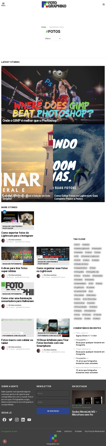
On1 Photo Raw (90, 299)
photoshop (80, 303)
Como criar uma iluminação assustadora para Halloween (17, 300)
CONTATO (68, 431)
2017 (78, 245)
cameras (79, 252)
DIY (77, 256)
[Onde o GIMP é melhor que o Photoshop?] (53, 95)
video (88, 319)
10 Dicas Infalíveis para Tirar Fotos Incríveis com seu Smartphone (53, 342)
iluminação (98, 276)
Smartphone (90, 311)
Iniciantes (90, 280)
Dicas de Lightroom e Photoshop (12, 227)
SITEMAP (78, 431)
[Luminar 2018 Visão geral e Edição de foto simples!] (27, 163)
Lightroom (80, 287)
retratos (94, 307)
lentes (99, 283)
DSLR (78, 260)
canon (89, 252)
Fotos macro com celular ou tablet (17, 341)
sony (78, 315)
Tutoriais (87, 315)
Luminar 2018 (81, 291)
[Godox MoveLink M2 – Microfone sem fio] (88, 399)
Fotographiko (81, 340)
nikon (78, 299)
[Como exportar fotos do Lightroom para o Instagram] (17, 220)
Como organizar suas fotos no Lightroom (52, 270)
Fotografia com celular (14, 336)
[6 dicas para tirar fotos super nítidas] (17, 256)
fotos (78, 276)
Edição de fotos (82, 264)
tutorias (79, 319)
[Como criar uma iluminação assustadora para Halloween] (17, 288)
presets (91, 303)
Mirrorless (92, 295)
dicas (98, 252)
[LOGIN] (104, 4)
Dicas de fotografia (12, 264)
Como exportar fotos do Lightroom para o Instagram (17, 234)
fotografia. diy (93, 272)
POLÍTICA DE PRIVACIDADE (95, 431)
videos (97, 319)
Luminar (91, 287)
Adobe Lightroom (82, 248)
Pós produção (81, 307)
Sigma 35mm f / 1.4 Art (86, 336)
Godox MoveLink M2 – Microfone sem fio (84, 413)
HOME (59, 431)
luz (91, 291)
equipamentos (81, 268)
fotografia (79, 272)
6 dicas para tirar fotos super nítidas (14, 270)
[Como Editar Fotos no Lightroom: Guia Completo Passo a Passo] (79, 163)
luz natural (80, 295)
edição (96, 260)
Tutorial (98, 315)
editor (87, 260)
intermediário (81, 283)
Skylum (78, 311)
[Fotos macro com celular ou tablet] (17, 327)
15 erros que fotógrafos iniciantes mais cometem (87, 362)
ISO (91, 283)
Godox (87, 276)
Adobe (86, 245)
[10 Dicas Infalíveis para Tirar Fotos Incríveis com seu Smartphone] (53, 327)
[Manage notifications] (5, 441)
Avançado (97, 248)
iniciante (79, 280)
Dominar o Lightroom (91, 256)
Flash (93, 268)
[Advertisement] (53, 298)
